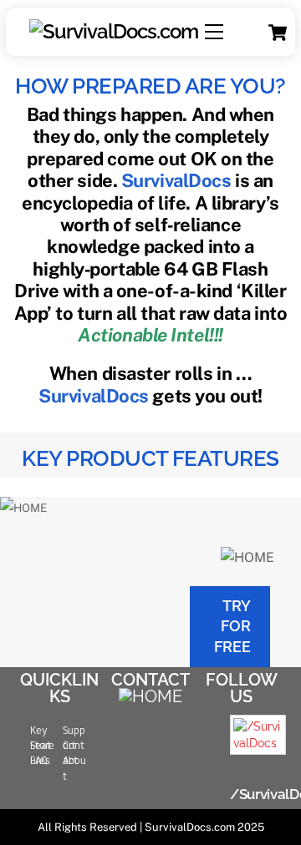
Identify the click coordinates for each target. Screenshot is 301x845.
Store (42, 745)
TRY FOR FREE (232, 626)
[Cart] (277, 32)
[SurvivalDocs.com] (112, 31)
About (74, 768)
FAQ (39, 760)
